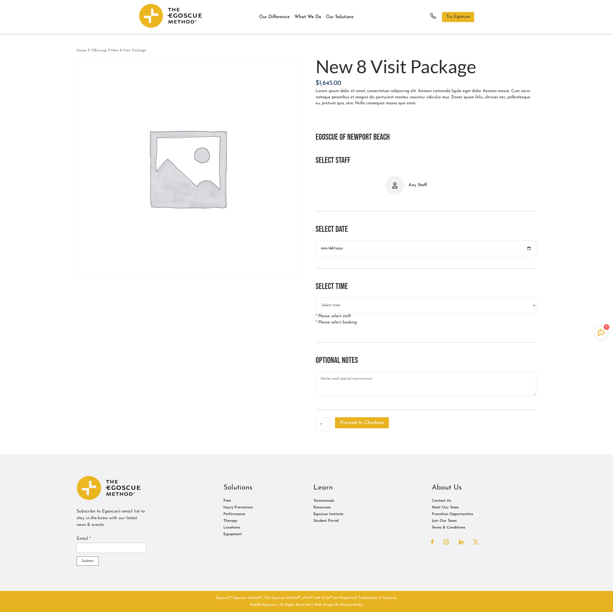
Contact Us (441, 501)
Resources (322, 507)
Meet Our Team (445, 507)
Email (84, 539)
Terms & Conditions (448, 527)
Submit (88, 561)
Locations (231, 527)
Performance (234, 514)
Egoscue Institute (328, 514)
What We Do (308, 17)
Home (82, 50)
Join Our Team (444, 521)
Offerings (99, 50)
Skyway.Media (351, 605)
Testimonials (323, 501)
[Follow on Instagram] (446, 541)
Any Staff (418, 185)
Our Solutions (340, 17)
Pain (227, 501)
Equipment (232, 534)
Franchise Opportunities (452, 514)
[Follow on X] (475, 541)
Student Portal (326, 521)
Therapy (230, 521)
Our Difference (274, 17)
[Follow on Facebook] (432, 542)
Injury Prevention (238, 507)
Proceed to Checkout (362, 422)
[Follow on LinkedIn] (460, 541)
